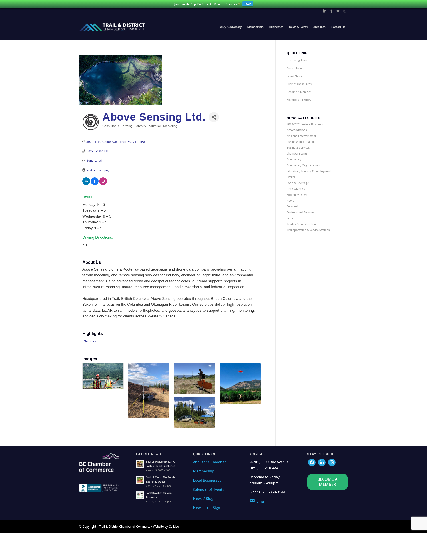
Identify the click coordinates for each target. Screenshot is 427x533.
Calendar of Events (208, 489)
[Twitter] (322, 462)
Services (90, 341)
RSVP (248, 4)
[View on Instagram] (103, 184)
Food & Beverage (298, 183)
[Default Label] (332, 462)
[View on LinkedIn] (86, 184)
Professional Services (300, 212)
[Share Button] (214, 117)
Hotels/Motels (296, 188)
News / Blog (203, 498)
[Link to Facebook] (331, 11)
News (290, 200)
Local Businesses (207, 480)
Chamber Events (297, 153)
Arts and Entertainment (301, 136)
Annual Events (295, 68)
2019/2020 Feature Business (305, 124)
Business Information (301, 141)
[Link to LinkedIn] (324, 11)
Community (294, 159)
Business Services (298, 147)
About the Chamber (209, 462)
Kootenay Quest (297, 194)
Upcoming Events (298, 60)
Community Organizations (303, 165)
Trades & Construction (301, 224)
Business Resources (299, 84)
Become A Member (299, 92)
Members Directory (299, 99)
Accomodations (297, 130)
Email (261, 501)
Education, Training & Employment (309, 171)
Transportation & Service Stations (308, 230)
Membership (203, 471)
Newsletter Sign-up (209, 507)
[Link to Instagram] (344, 11)
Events (291, 177)
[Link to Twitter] (338, 11)
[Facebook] (312, 462)
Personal (292, 206)
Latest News (294, 76)
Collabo (174, 526)
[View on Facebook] (95, 184)
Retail (290, 218)
